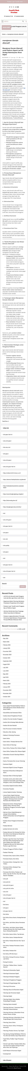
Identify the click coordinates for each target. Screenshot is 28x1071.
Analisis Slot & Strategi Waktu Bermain (13, 722)
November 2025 (7, 654)
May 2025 (5, 674)
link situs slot (6, 447)
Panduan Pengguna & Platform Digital (12, 849)
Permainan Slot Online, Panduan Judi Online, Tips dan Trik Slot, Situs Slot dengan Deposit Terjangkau (14, 873)
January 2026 (6, 648)
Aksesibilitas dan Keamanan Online (12, 712)
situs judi (5, 879)
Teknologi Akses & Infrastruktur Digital (13, 989)
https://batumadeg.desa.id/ (10, 500)
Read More (5, 421)
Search (4, 583)
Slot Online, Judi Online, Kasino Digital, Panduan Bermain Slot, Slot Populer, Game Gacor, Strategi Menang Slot (14, 929)
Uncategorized (7, 1054)
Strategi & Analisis (8, 962)
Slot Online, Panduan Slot (9, 950)
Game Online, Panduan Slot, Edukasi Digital (14, 748)
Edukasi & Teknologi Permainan (11, 735)
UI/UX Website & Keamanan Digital (12, 1050)
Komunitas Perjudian (8, 789)
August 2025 (6, 664)
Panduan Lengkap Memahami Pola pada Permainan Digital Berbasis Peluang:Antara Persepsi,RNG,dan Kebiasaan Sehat (15, 617)
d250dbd (6, 57)
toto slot (5, 539)
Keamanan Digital (7, 764)
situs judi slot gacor (8, 885)
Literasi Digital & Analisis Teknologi (12, 792)
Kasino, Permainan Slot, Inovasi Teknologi (14, 761)
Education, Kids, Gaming (9, 732)
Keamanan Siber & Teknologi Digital (12, 775)
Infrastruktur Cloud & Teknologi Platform (13, 754)
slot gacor (5, 453)
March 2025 (6, 680)
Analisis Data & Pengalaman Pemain (12, 716)
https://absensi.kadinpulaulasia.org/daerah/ (14, 479)
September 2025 (7, 661)
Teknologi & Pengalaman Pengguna (12, 980)
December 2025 (7, 651)
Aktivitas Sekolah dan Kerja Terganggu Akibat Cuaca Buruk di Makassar (12, 1)
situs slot (5, 891)
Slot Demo (6, 904)
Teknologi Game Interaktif (10, 1004)
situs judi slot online (8, 888)
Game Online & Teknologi (9, 745)
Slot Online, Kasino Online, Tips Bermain (13, 934)
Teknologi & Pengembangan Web (11, 983)
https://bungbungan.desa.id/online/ (12, 507)
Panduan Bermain (7, 825)
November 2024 (7, 693)
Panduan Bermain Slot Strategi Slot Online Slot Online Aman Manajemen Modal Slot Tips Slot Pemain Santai (14, 834)
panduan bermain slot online (10, 829)
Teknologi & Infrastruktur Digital (11, 970)
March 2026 (6, 641)
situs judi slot (6, 882)
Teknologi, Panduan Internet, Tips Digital (13, 1030)
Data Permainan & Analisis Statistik (12, 728)
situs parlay (6, 545)
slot (4, 513)
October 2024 (6, 696)
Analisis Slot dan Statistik (10, 725)
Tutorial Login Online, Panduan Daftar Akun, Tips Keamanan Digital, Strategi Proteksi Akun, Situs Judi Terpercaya (14, 1045)
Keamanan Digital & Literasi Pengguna (13, 767)
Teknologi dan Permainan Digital (11, 993)
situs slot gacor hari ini (9, 466)
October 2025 (6, 658)
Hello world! (22, 629)
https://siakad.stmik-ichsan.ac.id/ (12, 473)
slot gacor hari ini (7, 434)
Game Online (6, 738)
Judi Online (6, 758)
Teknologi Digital (7, 996)
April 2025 (5, 677)
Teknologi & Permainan (9, 986)
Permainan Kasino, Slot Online (11, 859)
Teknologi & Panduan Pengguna (11, 976)
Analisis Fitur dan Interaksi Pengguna (12, 719)
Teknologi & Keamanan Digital (11, 973)
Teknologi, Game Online (9, 1022)
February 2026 (6, 645)
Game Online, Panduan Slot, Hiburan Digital (14, 751)
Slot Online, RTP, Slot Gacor (10, 954)
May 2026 (5, 638)
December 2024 (7, 690)
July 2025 (5, 667)
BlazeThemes (17, 1068)
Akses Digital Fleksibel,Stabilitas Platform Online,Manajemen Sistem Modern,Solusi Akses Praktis (14, 707)
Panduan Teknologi (8, 852)
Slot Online (6, 914)
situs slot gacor (7, 441)
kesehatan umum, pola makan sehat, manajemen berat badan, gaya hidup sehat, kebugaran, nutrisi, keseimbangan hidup (14, 780)
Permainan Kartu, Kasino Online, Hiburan (13, 855)
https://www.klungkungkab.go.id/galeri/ (13, 494)
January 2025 (6, 687)
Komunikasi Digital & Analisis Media (12, 785)
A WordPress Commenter (10, 629)
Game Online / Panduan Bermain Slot (12, 741)
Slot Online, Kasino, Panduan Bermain (13, 937)
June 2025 (5, 671)
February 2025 (6, 683)
